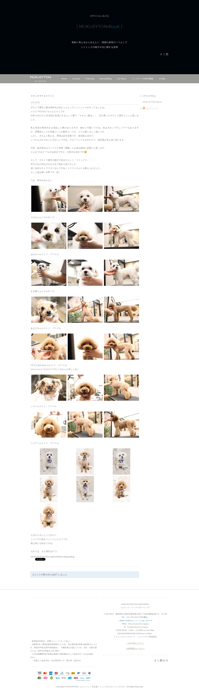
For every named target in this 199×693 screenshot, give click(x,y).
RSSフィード (152, 108)
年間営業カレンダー (135, 648)
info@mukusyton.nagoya (137, 627)
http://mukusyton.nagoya (138, 624)
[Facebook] (161, 54)
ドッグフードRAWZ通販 (142, 78)
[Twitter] (164, 54)
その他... (162, 78)
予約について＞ (138, 643)
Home (64, 78)
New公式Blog (106, 78)
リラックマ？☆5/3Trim (42, 96)
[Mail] (164, 660)
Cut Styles (121, 78)
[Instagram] (167, 54)
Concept (76, 78)
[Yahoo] (167, 660)
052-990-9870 (133, 617)
